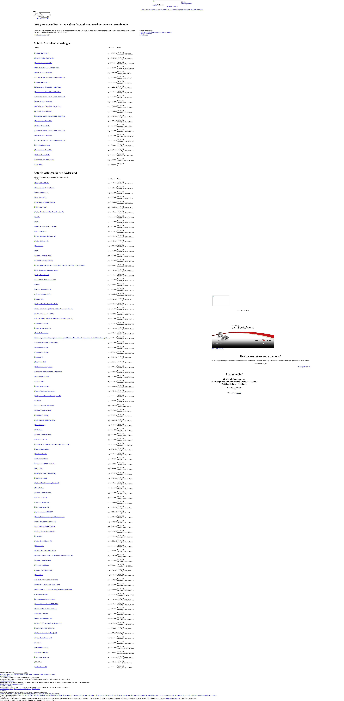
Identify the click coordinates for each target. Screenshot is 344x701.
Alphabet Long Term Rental (43, 255)
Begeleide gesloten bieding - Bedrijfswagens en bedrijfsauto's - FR (54, 555)
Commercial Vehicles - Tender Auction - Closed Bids (50, 77)
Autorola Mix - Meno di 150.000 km (45, 550)
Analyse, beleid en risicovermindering (23, 693)
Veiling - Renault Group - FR (43, 638)
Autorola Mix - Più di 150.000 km (44, 628)
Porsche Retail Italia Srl (41, 647)
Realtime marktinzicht (6, 693)
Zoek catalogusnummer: (7, 672)
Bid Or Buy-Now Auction (42, 145)
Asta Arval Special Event (42, 502)
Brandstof (38, 15)
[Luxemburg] (84, 695)
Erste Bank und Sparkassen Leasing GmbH (47, 584)
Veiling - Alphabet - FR (41, 192)
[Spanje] (98, 695)
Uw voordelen (175, 9)
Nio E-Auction (39, 488)
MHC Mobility (39, 546)
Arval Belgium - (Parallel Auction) (45, 202)
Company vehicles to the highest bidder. (46, 342)
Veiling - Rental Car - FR (42, 275)
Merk (36, 13)
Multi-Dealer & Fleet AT (42, 507)
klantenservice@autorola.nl (172, 698)
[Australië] (120, 695)
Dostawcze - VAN (40, 362)
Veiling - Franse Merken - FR (43, 541)
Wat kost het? (144, 35)
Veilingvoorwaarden (16, 674)
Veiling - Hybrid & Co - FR (43, 328)
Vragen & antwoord (185, 9)
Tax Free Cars (39, 246)
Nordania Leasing (40, 425)
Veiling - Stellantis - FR (41, 241)
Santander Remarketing (41, 323)
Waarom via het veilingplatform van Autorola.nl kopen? (156, 32)
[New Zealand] (212, 695)
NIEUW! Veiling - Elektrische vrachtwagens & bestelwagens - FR (54, 318)
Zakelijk (168, 6)
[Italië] (103, 695)
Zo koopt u (159, 9)
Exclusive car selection (41, 459)
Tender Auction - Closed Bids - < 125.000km (48, 87)
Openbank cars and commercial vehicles (46, 579)
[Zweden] (66, 695)
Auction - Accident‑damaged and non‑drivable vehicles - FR (52, 444)
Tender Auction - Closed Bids (43, 63)
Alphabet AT (38, 429)
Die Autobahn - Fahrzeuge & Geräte (45, 279)
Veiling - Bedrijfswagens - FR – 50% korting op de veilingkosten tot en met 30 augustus (60, 265)
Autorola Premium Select (42, 449)
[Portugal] (127, 695)
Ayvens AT (38, 642)
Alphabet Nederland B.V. (42, 53)
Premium (37, 284)
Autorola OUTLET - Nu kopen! (44, 313)
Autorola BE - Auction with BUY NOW (46, 604)
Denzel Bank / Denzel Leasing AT (45, 463)
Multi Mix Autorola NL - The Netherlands (47, 67)
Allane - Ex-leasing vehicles (43, 294)
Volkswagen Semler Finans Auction (45, 473)
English (155, 5)
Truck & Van (38, 468)
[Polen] (114, 695)
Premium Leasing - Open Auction (44, 58)
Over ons (25, 674)
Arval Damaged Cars (41, 197)
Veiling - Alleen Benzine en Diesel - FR (46, 304)
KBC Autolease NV (41, 231)
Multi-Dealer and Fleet (41, 594)
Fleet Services (36, 689)
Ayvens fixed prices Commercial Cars (46, 609)
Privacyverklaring (38, 674)
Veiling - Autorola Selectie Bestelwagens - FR (48, 396)
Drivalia (37, 217)
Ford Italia (38, 400)
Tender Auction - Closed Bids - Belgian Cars (47, 106)
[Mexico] (204, 695)
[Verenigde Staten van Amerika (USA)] (162, 695)
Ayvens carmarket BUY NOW (44, 512)
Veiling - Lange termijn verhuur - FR (45, 521)
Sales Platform (4, 684)
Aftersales (20, 684)
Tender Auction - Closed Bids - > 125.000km (48, 92)
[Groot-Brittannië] (74, 695)
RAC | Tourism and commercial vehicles (46, 270)
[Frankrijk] (92, 695)
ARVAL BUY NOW (41, 207)
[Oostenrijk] (44, 695)
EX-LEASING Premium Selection (45, 599)
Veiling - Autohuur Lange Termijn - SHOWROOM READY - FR (54, 309)
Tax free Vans (39, 575)
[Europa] (141, 695)
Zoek (142, 9)
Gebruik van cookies (49, 674)
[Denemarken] (29, 695)
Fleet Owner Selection (41, 613)
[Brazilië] (198, 695)
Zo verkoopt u (166, 9)
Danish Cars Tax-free (41, 439)
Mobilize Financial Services (43, 289)
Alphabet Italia (39, 299)
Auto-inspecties (12, 684)
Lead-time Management (6, 689)
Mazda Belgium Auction (42, 376)
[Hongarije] (134, 695)
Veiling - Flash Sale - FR (42, 386)
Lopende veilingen (150, 9)
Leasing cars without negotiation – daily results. (48, 371)
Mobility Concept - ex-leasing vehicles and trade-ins (49, 517)
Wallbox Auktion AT (41, 667)
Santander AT (39, 357)
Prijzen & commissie (197, 9)
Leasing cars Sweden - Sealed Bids (45, 531)
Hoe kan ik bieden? (146, 33)
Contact (30, 674)
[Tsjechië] (109, 695)
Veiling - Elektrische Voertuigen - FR (45, 236)
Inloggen (183, 2)
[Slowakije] (147, 695)
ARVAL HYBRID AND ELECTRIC (46, 226)
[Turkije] (192, 695)
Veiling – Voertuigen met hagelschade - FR (47, 483)
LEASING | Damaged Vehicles (44, 260)
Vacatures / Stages (5, 674)
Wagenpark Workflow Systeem (22, 689)
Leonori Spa (38, 536)
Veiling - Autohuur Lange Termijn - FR (46, 633)
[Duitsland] (37, 695)
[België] (59, 695)
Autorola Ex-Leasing (41, 478)
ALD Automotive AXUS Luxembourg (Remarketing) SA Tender (53, 589)
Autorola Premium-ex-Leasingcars (45, 391)
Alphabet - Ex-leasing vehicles (43, 367)
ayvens (37, 221)
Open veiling (38, 164)
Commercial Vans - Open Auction (44, 159)
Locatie (39, 16)
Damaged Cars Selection (42, 183)
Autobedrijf (174, 6)
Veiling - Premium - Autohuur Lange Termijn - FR (49, 212)
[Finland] (186, 695)
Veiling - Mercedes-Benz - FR (43, 618)
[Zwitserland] (53, 695)
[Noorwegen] (179, 695)
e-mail (238, 393)
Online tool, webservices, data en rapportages (47, 693)
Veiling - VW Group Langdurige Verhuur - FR (48, 623)
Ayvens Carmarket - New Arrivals (44, 188)
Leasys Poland (39, 381)
